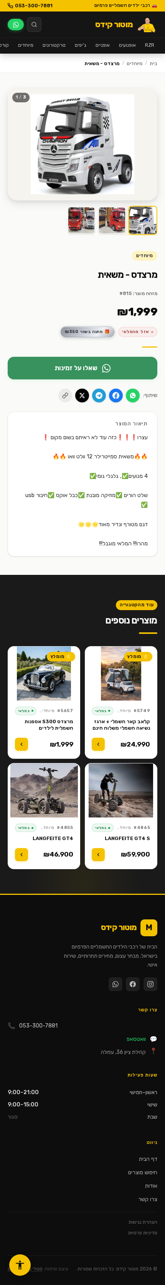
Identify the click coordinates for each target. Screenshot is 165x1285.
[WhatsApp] (115, 984)
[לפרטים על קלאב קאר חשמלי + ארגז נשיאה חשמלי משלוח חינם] (98, 744)
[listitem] (143, 220)
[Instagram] (150, 984)
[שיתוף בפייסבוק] (116, 395)
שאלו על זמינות (75, 368)
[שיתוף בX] (82, 395)
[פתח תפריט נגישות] (20, 1265)
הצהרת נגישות (143, 1222)
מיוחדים (25, 45)
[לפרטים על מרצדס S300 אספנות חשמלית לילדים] (21, 744)
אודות (151, 1186)
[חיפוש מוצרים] (34, 24)
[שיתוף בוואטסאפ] (133, 395)
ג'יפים (80, 45)
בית (153, 63)
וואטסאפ (142, 1039)
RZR (149, 45)
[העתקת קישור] (65, 395)
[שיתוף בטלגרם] (99, 395)
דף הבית (148, 1159)
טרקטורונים (54, 45)
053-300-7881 (34, 5)
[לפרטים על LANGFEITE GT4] (21, 854)
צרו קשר (147, 1199)
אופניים (103, 45)
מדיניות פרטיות (142, 1233)
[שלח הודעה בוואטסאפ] (16, 24)
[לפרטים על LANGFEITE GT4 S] (98, 854)
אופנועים (127, 45)
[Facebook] (133, 984)
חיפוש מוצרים (142, 1172)
